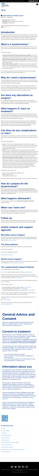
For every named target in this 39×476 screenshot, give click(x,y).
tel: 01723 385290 (7, 299)
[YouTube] (35, 1)
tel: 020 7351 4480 (4, 272)
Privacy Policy (19, 470)
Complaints (22, 469)
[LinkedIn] (33, 1)
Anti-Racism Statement (15, 469)
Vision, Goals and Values (6, 435)
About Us (3, 428)
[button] (37, 4)
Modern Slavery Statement (33, 469)
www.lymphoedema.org (28, 272)
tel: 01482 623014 (6, 281)
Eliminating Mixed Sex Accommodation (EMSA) (10, 442)
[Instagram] (37, 1)
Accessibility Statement (5, 469)
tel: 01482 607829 (27, 287)
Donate (26, 469)
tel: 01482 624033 (19, 277)
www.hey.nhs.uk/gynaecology (6, 304)
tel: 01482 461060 (31, 290)
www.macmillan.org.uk (12, 240)
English (3, 27)
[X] (31, 1)
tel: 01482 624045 (24, 288)
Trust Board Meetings (5, 430)
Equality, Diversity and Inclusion (7, 447)
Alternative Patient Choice (6, 451)
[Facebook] (29, 1)
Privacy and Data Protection (7, 444)
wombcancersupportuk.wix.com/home (17, 262)
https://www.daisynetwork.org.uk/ (7, 254)
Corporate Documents (6, 437)
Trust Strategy (4, 433)
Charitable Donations (5, 440)
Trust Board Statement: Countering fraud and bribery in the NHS (13, 449)
